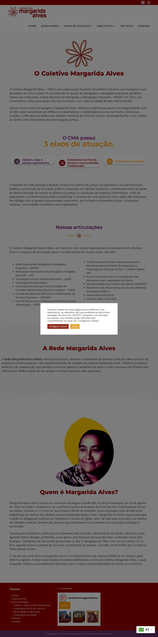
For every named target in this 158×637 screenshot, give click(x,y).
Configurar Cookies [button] (58, 326)
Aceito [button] (75, 326)
